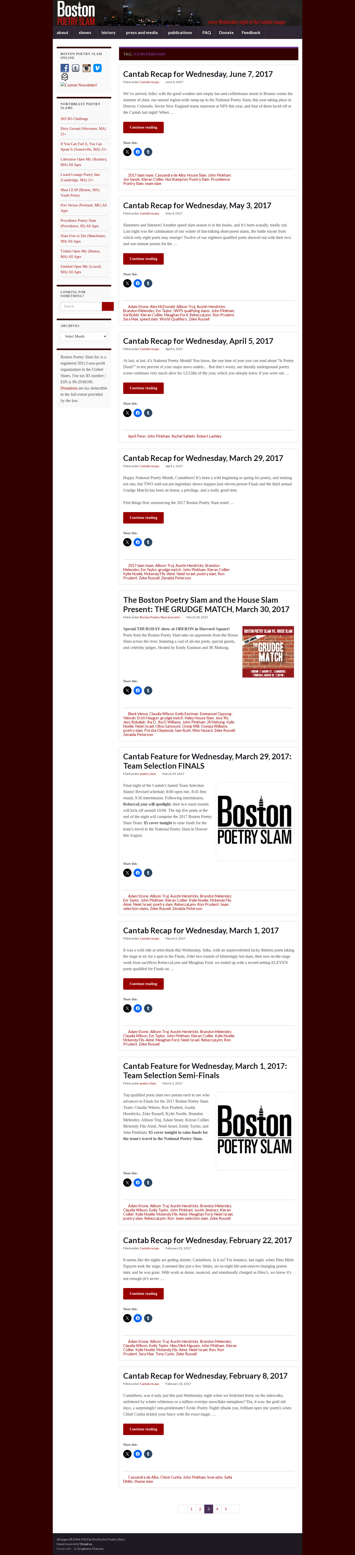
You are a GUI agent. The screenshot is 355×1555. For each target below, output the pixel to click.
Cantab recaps (149, 82)
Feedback (251, 32)
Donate (226, 32)
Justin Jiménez (206, 1210)
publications (180, 32)
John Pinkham (219, 175)
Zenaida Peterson (176, 578)
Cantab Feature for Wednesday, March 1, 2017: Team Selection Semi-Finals (205, 1070)
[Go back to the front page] (177, 13)
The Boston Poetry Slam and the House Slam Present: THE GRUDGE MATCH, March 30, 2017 (206, 604)
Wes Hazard (202, 730)
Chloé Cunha (170, 1477)
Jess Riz (221, 718)
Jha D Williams (169, 722)
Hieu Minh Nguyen (185, 1345)
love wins (215, 1477)
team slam (153, 183)
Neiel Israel (186, 574)
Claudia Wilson (161, 714)
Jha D (151, 722)
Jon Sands (131, 179)
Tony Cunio (164, 1354)
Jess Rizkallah (134, 722)
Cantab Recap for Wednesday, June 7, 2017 (198, 73)
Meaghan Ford (176, 315)
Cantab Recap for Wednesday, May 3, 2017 (197, 205)
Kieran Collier (152, 179)
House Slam (196, 175)
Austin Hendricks (211, 306)
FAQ (206, 32)
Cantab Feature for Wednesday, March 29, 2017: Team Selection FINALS (207, 761)
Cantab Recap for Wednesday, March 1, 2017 (201, 930)
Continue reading (143, 127)
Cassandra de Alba (170, 175)
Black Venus (138, 714)
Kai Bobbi (131, 315)
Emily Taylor (158, 1210)
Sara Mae (130, 319)
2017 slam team (141, 175)
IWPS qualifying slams (191, 311)
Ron (170, 1218)
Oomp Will (190, 726)
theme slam (143, 1481)
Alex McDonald (162, 306)
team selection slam (192, 1218)
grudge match (169, 569)
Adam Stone (138, 306)
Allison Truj (185, 306)
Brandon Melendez (138, 311)
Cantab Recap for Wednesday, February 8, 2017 (205, 1375)
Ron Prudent (223, 315)
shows (85, 32)
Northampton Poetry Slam (187, 179)
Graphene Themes (90, 1549)
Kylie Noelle (133, 574)
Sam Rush (183, 730)
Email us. (87, 1544)
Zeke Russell (199, 319)
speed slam (149, 319)
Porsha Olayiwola (158, 730)
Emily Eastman (187, 714)
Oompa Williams (214, 726)
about (63, 32)
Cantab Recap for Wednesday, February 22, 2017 (207, 1240)
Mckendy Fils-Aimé (159, 574)
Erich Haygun (148, 718)
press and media (142, 32)
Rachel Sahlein (183, 436)
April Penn (137, 436)
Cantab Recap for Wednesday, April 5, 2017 (198, 340)
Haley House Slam (199, 718)
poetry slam (206, 574)
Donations (69, 388)
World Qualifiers (173, 319)
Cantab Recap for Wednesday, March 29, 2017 (203, 458)
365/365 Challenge (74, 119)
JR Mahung (216, 722)
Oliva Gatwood (167, 726)
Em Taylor (164, 311)
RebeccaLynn (200, 315)
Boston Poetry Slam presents (160, 617)
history (109, 32)
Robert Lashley (208, 436)
